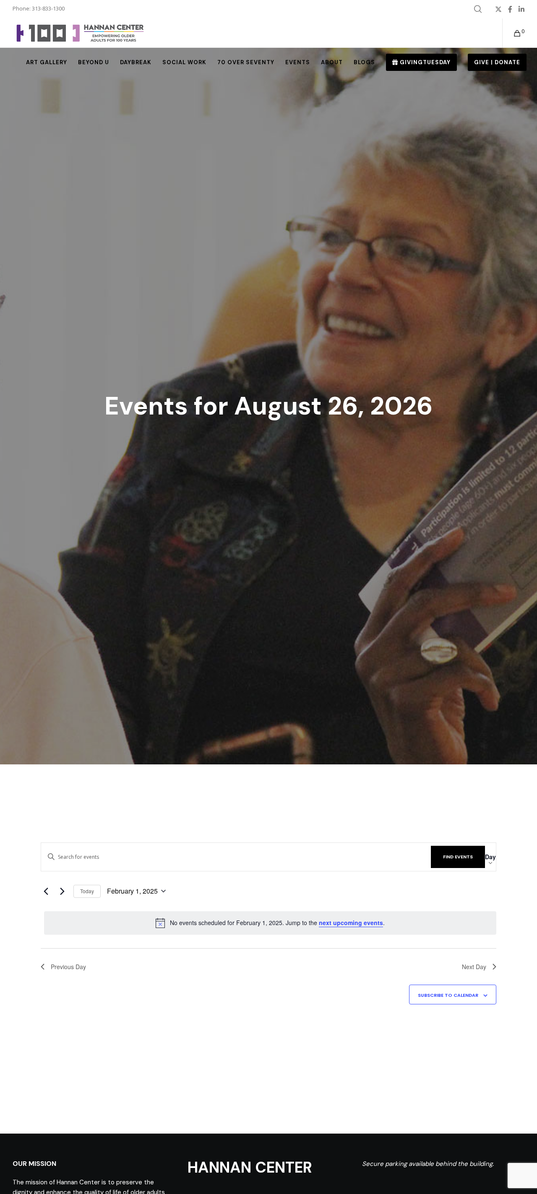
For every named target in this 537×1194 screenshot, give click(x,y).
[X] (498, 9)
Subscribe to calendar (448, 995)
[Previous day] (46, 891)
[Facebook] (510, 9)
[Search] (478, 9)
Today (87, 890)
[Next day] (62, 891)
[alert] (270, 923)
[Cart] (512, 33)
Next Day (474, 966)
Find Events (458, 856)
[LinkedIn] (521, 9)
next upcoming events (351, 922)
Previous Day (68, 966)
